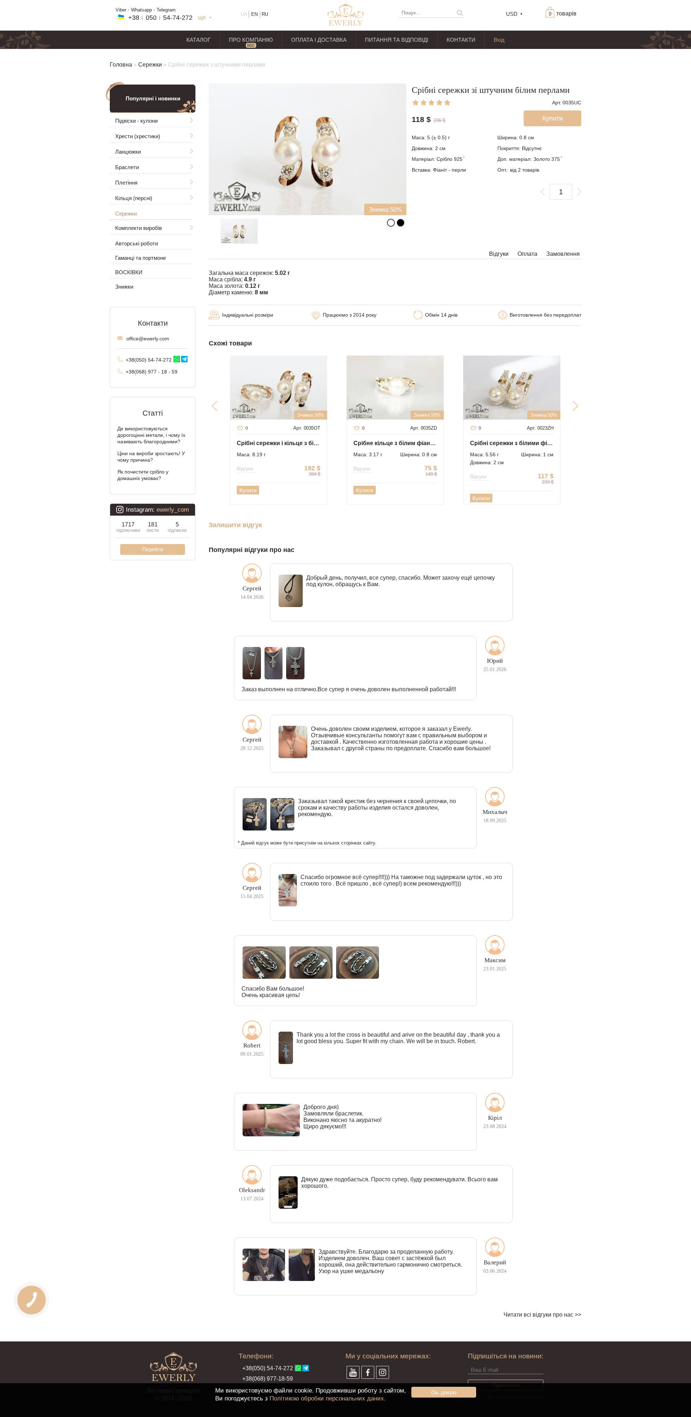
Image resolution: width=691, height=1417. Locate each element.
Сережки (150, 65)
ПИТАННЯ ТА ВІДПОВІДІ (396, 40)
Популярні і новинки (153, 98)
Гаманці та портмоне (140, 258)
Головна (121, 65)
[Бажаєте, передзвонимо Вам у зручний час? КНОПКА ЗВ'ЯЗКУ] (31, 1300)
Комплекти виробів (138, 228)
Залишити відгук (235, 525)
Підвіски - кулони (136, 121)
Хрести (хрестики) (137, 136)
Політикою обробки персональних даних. (328, 1398)
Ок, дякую (443, 1392)
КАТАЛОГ (198, 40)
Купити (248, 490)
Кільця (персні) (133, 198)
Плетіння (126, 183)
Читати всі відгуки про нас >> (542, 1315)
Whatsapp (141, 10)
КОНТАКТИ (461, 40)
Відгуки (499, 254)
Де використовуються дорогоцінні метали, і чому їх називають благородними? (151, 435)
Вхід (499, 40)
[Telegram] (184, 359)
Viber (121, 10)
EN (254, 14)
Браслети (127, 167)
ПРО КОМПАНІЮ (251, 40)
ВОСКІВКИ (129, 272)
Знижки (124, 287)
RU (265, 14)
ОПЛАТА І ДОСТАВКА (319, 40)
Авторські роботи (136, 243)
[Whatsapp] (176, 359)
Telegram (166, 10)
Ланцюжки (128, 152)
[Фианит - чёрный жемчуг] (401, 223)
